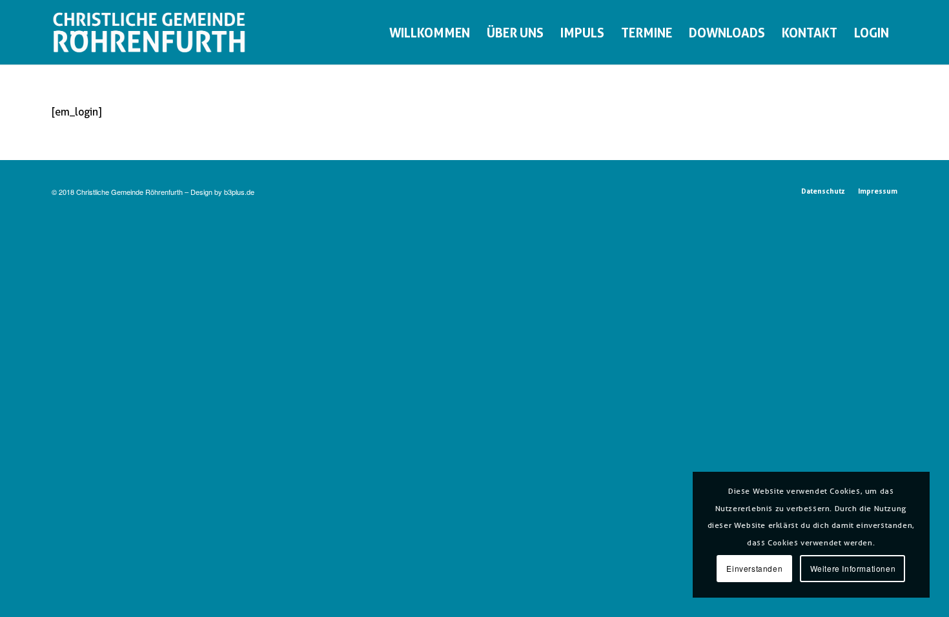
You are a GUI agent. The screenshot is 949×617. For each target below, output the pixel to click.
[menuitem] (429, 32)
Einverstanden (754, 568)
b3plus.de (239, 192)
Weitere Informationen (853, 568)
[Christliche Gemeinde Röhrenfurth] (149, 32)
